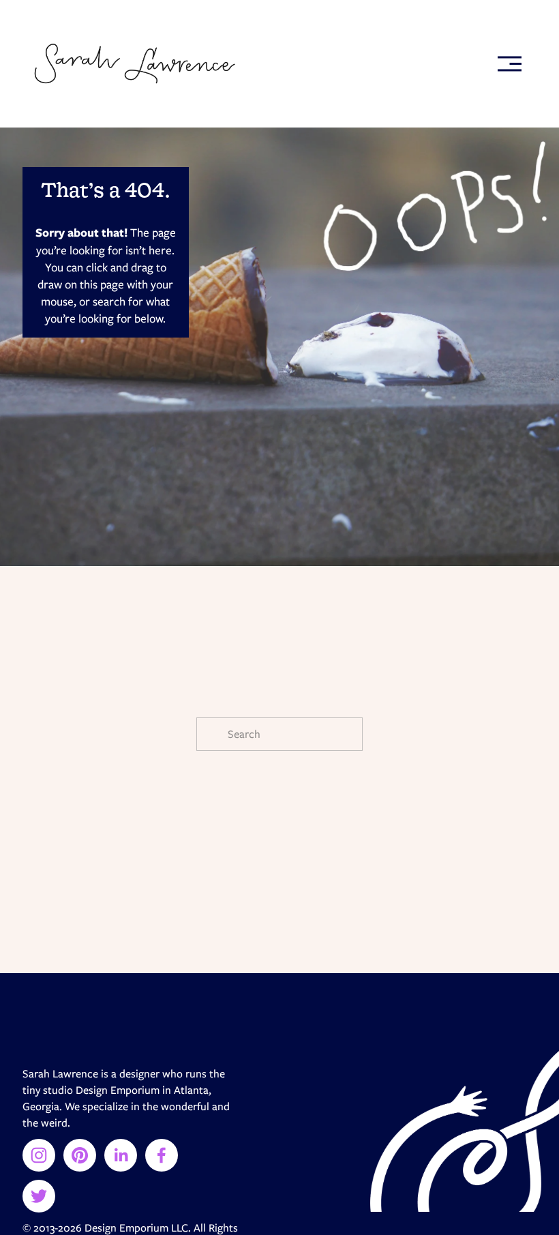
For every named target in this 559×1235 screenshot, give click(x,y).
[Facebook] (161, 1155)
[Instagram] (38, 1155)
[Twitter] (38, 1196)
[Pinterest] (79, 1155)
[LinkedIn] (120, 1155)
